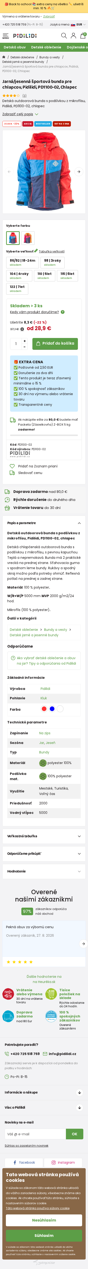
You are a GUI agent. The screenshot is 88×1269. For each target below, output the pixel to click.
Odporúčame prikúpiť (24, 854)
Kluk (44, 698)
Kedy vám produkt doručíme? (34, 312)
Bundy (44, 752)
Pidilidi (45, 688)
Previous (9, 171)
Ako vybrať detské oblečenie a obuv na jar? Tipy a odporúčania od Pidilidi (46, 661)
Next (78, 171)
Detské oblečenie (46, 47)
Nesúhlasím (44, 1220)
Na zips (44, 733)
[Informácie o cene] (22, 329)
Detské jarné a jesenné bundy (23, 62)
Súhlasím (44, 1235)
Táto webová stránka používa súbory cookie (37, 1208)
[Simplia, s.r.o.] (44, 1262)
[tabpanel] (44, 172)
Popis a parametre (21, 523)
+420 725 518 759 (14, 24)
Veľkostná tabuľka (22, 836)
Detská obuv (15, 47)
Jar (41, 742)
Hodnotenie (16, 871)
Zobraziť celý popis (17, 114)
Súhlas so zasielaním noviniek (26, 1146)
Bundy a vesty (49, 57)
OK (74, 1134)
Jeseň (50, 742)
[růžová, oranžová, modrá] (28, 238)
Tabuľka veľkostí (52, 251)
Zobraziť (49, 16)
